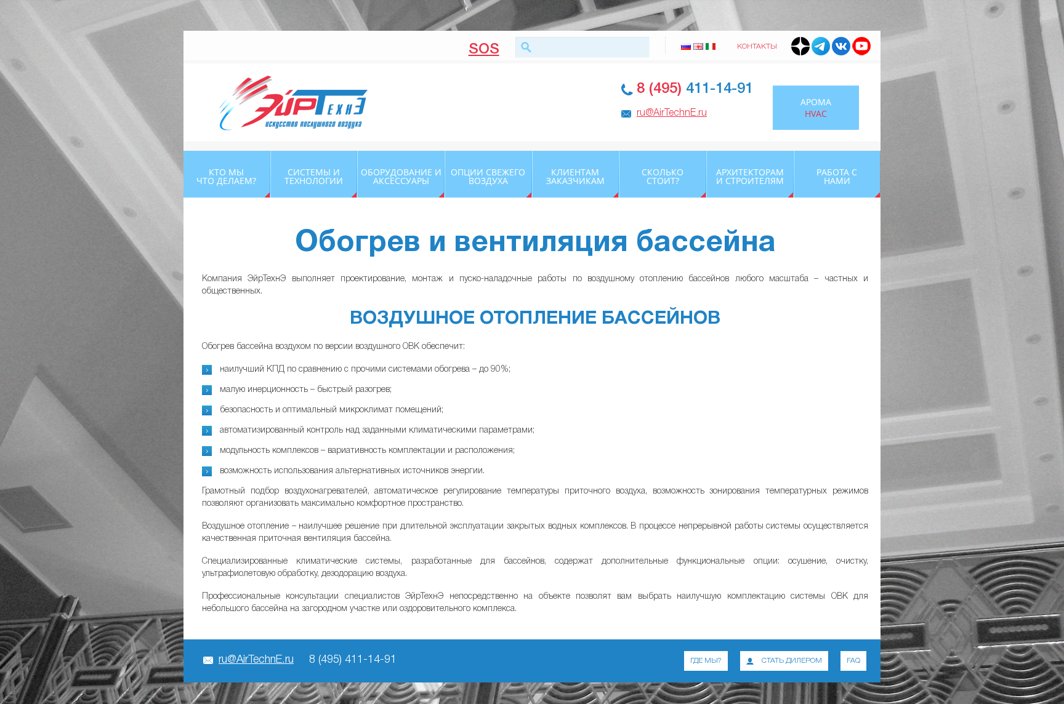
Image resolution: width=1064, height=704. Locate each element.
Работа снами (836, 176)
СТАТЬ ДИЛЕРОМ (792, 660)
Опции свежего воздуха (488, 176)
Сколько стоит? (662, 176)
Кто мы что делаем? (226, 176)
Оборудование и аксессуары (401, 176)
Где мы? (706, 660)
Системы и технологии (313, 176)
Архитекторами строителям (750, 176)
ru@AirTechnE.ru (672, 113)
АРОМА (815, 107)
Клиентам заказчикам (575, 176)
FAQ (853, 660)
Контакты (757, 46)
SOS (484, 48)
